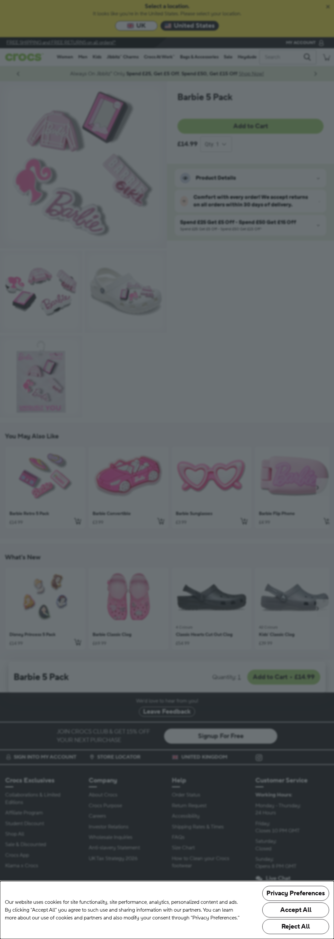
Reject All (295, 926)
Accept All (295, 910)
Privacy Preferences (295, 893)
